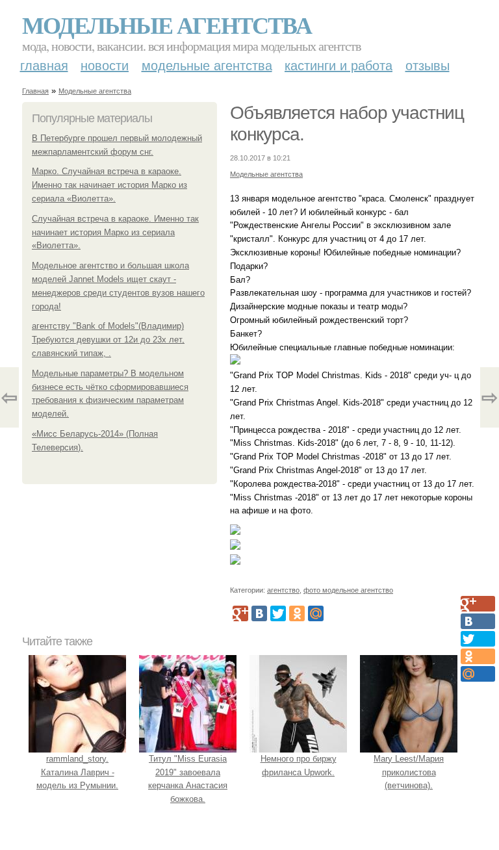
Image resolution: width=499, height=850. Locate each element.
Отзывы (427, 65)
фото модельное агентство (348, 590)
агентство (283, 590)
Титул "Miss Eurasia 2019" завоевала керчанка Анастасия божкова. (187, 779)
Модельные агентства (166, 25)
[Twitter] (278, 613)
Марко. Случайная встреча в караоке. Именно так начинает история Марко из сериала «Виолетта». (109, 184)
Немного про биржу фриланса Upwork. (299, 765)
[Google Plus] (240, 613)
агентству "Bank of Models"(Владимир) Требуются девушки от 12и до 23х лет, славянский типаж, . (108, 339)
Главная (44, 65)
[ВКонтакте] (259, 613)
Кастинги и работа (338, 65)
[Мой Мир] (316, 613)
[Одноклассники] (297, 613)
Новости (105, 65)
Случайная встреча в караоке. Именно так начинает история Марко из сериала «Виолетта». (115, 232)
